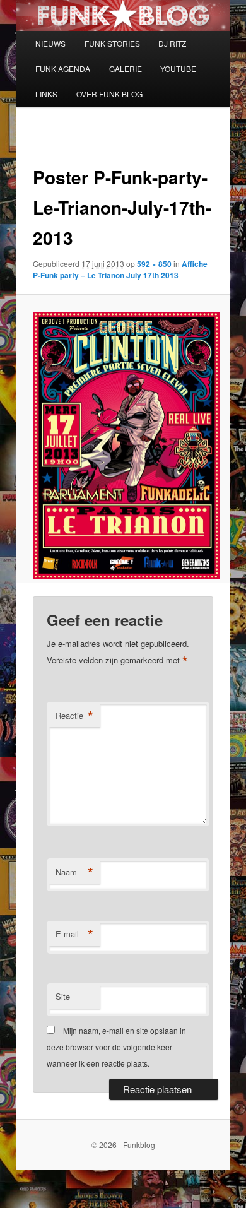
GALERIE (125, 68)
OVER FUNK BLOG (109, 93)
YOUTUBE (178, 68)
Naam (74, 872)
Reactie (74, 716)
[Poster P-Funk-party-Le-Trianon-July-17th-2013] (123, 445)
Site (63, 996)
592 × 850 (154, 263)
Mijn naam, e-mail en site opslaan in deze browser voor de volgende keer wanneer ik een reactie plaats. (116, 1047)
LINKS (46, 93)
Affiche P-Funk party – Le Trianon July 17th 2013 (120, 269)
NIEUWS (50, 43)
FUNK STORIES (112, 43)
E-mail (74, 934)
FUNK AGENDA (62, 68)
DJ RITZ (172, 43)
